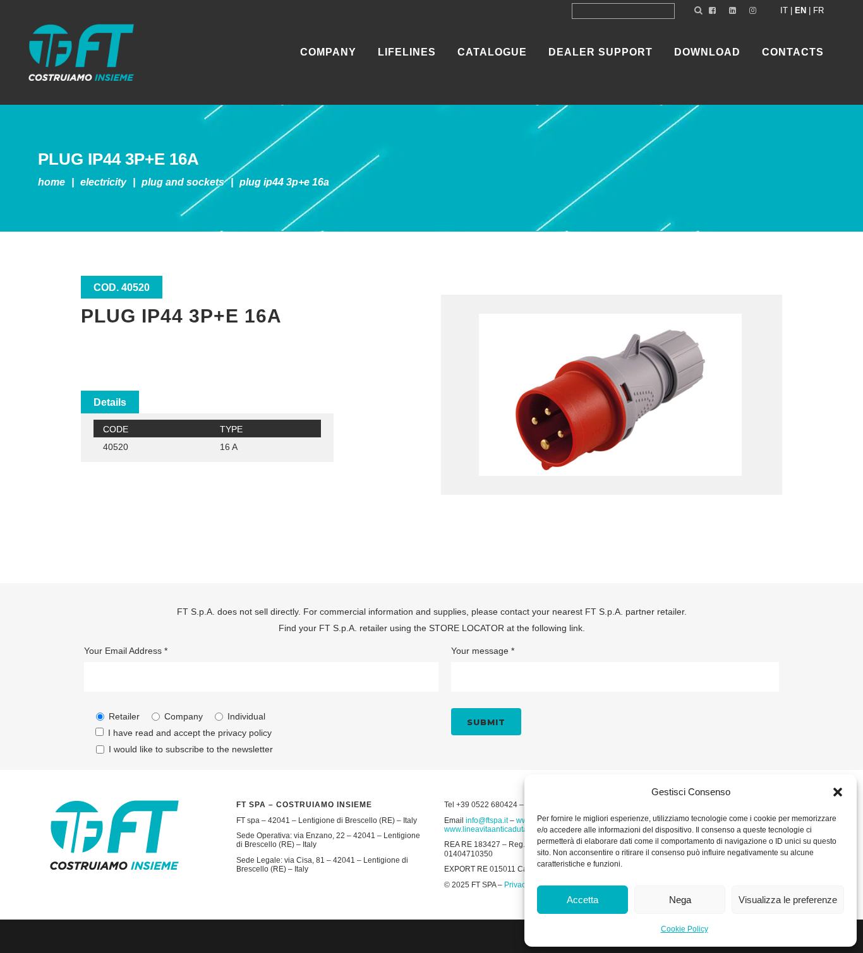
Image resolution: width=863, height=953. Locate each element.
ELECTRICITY (103, 182)
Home (51, 182)
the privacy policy (237, 733)
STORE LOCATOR (466, 628)
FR (818, 10)
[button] (837, 792)
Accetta (582, 899)
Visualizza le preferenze (788, 899)
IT (784, 10)
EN (800, 10)
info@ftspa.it (487, 820)
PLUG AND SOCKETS (183, 182)
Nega (680, 899)
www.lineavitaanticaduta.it (488, 829)
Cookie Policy (684, 929)
